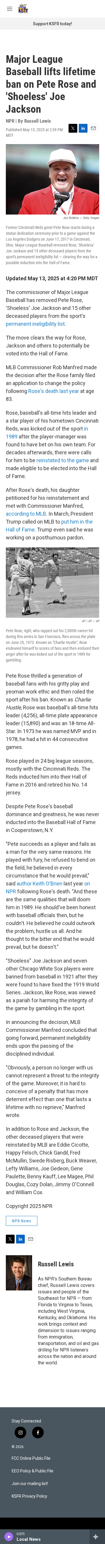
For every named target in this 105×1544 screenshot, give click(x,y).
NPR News (21, 1221)
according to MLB (26, 514)
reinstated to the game (62, 460)
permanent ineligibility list (35, 324)
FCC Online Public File (31, 1458)
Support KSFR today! (52, 23)
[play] (9, 1537)
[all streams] (97, 1536)
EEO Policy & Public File (32, 1471)
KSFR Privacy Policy (29, 1496)
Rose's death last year (53, 391)
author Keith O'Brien (39, 883)
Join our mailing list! (30, 1483)
